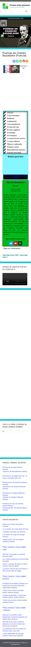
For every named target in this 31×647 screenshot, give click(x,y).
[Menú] (26, 11)
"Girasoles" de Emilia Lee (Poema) (13, 532)
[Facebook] (14, 61)
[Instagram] (23, 61)
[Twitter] (17, 61)
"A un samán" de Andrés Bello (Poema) (15, 529)
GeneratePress (15, 644)
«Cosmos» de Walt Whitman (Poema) (14, 471)
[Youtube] (15, 243)
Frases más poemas (20, 5)
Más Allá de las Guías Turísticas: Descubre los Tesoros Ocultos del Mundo (13, 624)
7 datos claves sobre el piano (12, 600)
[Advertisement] (15, 94)
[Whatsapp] (20, 61)
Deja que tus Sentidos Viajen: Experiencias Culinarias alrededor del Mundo (14, 617)
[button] (5, 69)
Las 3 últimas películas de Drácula (13, 559)
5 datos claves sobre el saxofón (13, 590)
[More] (26, 61)
